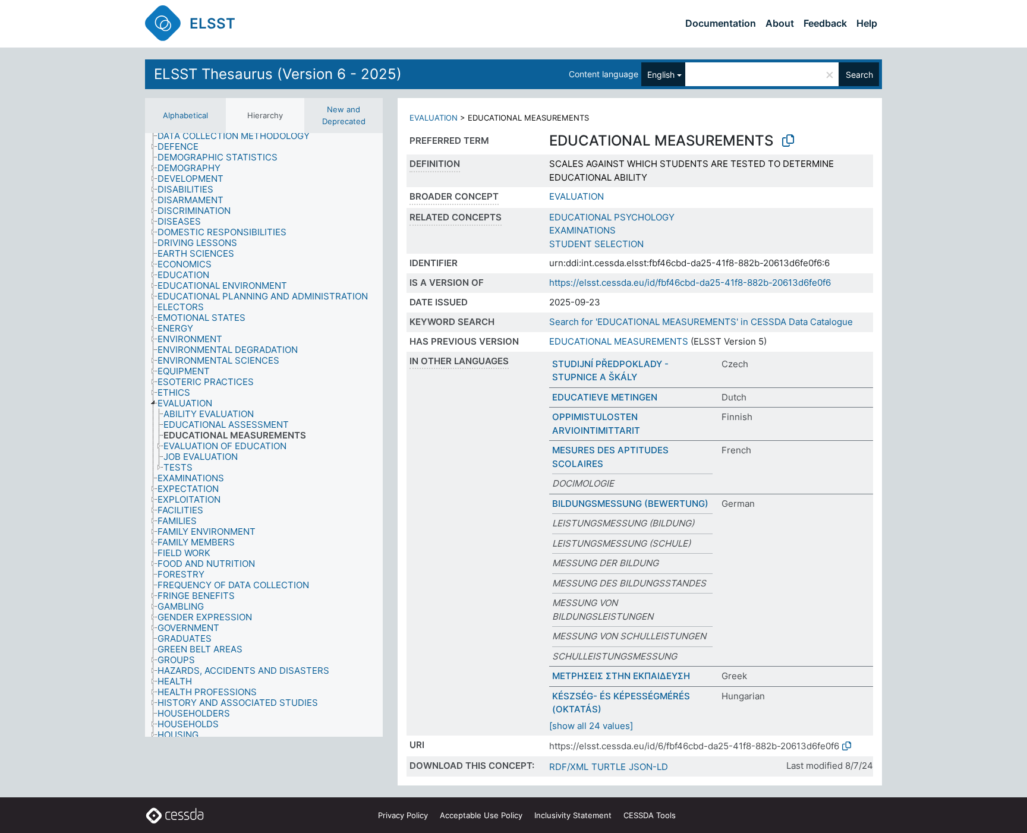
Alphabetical (185, 115)
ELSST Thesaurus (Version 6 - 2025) (278, 74)
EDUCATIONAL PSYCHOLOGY (612, 217)
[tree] (264, 435)
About (779, 23)
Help (866, 23)
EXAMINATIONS (582, 230)
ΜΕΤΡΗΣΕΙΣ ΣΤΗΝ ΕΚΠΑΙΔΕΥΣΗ (621, 675)
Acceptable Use (481, 815)
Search (859, 75)
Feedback (825, 23)
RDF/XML (568, 766)
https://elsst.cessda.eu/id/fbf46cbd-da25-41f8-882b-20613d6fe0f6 (690, 282)
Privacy (403, 815)
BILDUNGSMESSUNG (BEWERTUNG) (630, 503)
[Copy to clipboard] (788, 141)
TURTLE (608, 766)
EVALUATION (433, 117)
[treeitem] (238, 136)
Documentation (720, 23)
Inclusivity (573, 815)
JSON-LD (648, 766)
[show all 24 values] (591, 725)
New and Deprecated (344, 115)
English (661, 75)
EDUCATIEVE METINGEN (604, 397)
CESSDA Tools (649, 815)
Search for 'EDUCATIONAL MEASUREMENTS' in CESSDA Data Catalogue (701, 321)
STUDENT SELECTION (596, 244)
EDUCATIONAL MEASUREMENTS (618, 341)
